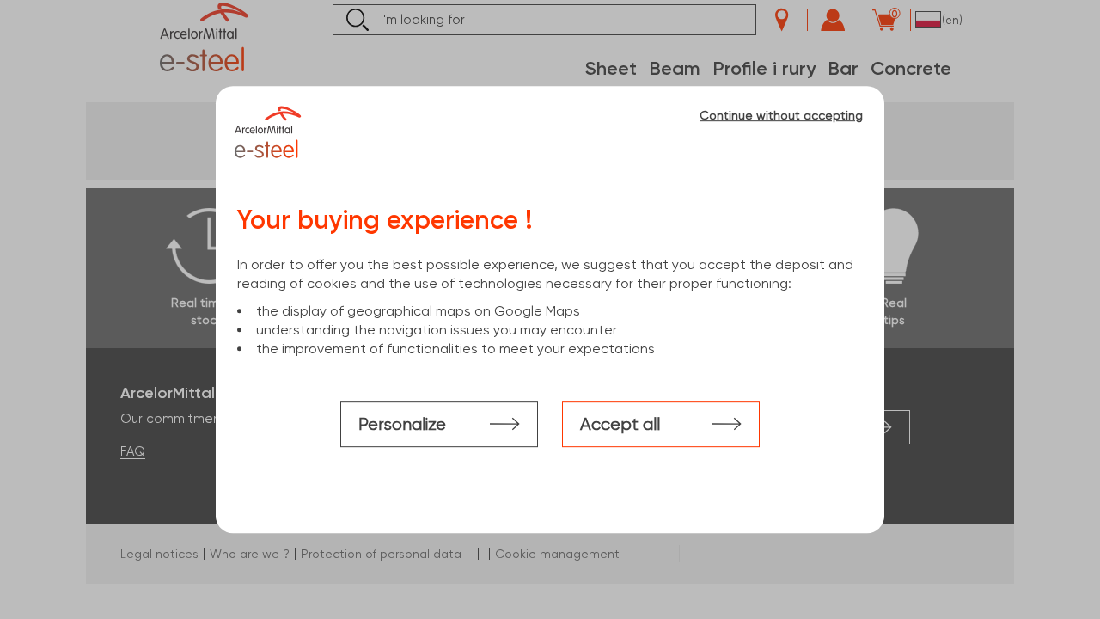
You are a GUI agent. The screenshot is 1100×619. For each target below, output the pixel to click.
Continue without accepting (781, 115)
